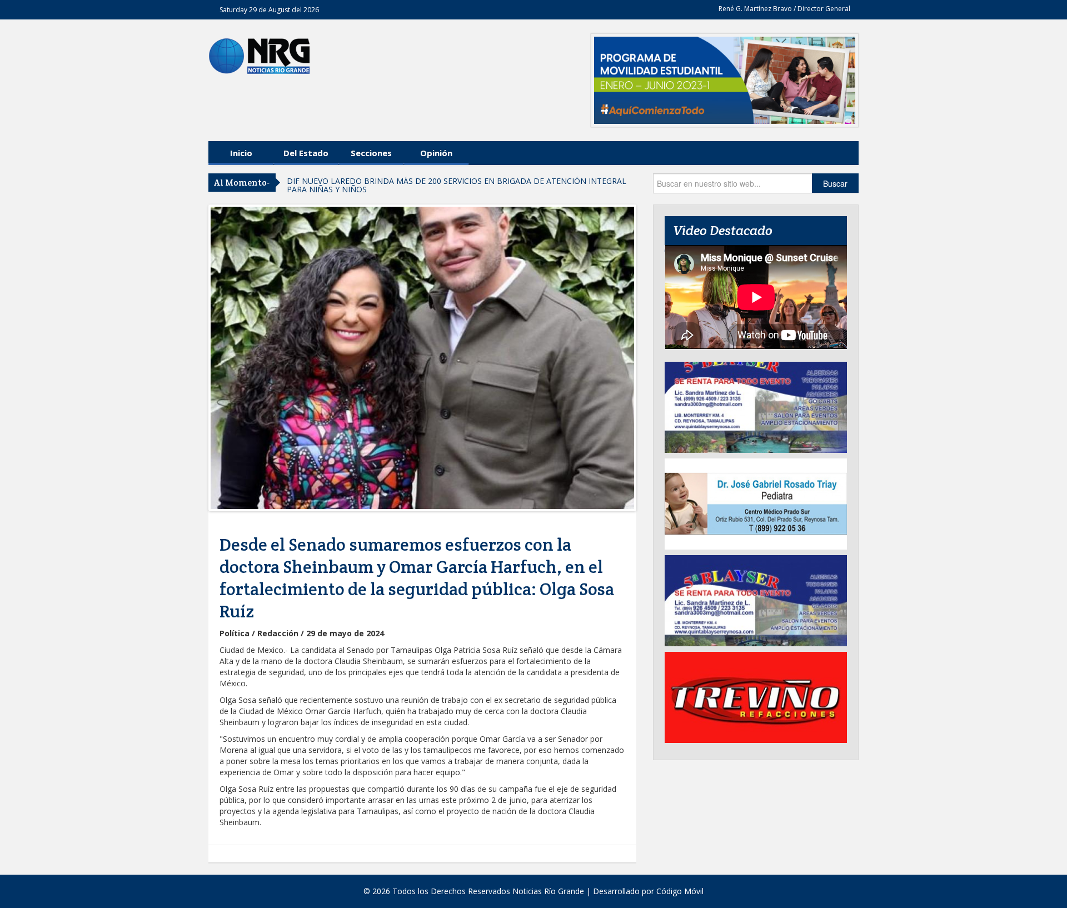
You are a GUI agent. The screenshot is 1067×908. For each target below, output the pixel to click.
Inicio (241, 152)
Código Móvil (680, 891)
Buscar (835, 183)
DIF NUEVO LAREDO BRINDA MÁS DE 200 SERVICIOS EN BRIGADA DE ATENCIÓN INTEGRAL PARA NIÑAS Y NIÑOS (456, 185)
